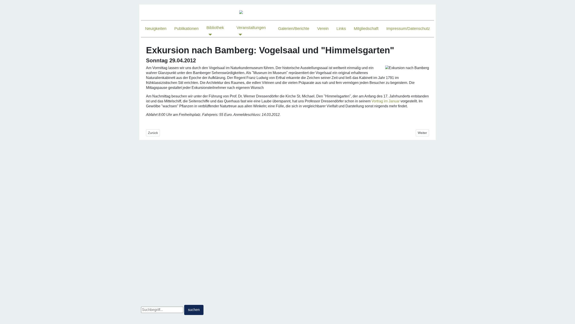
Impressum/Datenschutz (408, 28)
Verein (323, 28)
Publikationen (186, 28)
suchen (194, 310)
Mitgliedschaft (366, 28)
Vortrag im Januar (386, 101)
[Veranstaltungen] (239, 34)
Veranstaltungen (251, 27)
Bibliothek (215, 27)
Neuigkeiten (155, 28)
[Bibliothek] (209, 34)
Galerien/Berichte (293, 28)
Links (341, 28)
